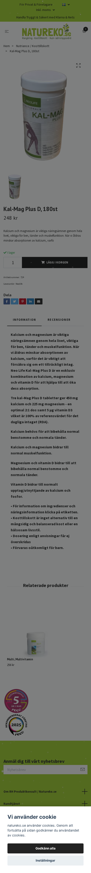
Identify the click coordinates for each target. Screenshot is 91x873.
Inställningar (45, 860)
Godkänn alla (45, 848)
